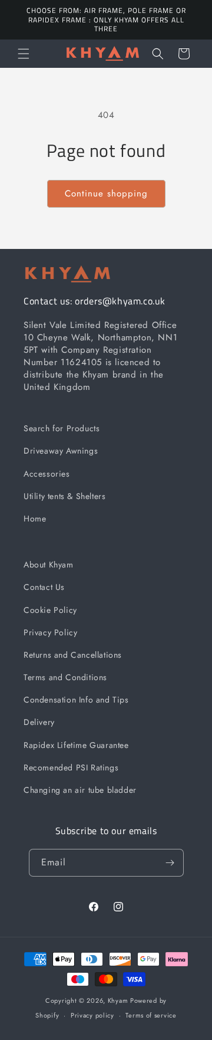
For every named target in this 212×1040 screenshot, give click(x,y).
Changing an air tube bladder (80, 790)
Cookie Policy (50, 610)
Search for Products (62, 428)
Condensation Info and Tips (76, 700)
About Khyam (49, 564)
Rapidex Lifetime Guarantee (76, 745)
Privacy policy (92, 1015)
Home (35, 518)
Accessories (47, 474)
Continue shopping (106, 193)
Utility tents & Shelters (64, 496)
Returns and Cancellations (73, 655)
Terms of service (150, 1015)
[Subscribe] (170, 863)
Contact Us (44, 587)
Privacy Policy (50, 632)
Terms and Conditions (65, 677)
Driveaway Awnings (61, 451)
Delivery (39, 722)
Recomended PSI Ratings (71, 767)
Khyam (118, 1000)
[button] (24, 54)
